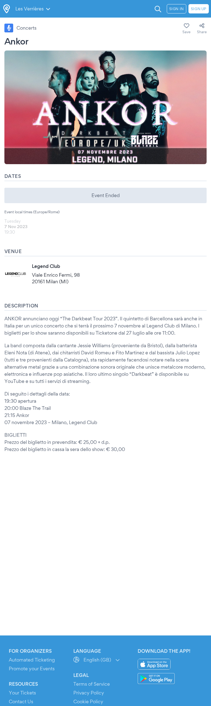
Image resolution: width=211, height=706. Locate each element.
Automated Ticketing (32, 660)
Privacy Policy (88, 693)
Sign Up (198, 9)
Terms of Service (91, 684)
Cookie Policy (88, 701)
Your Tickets (22, 693)
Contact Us (21, 701)
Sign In (176, 9)
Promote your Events (32, 668)
